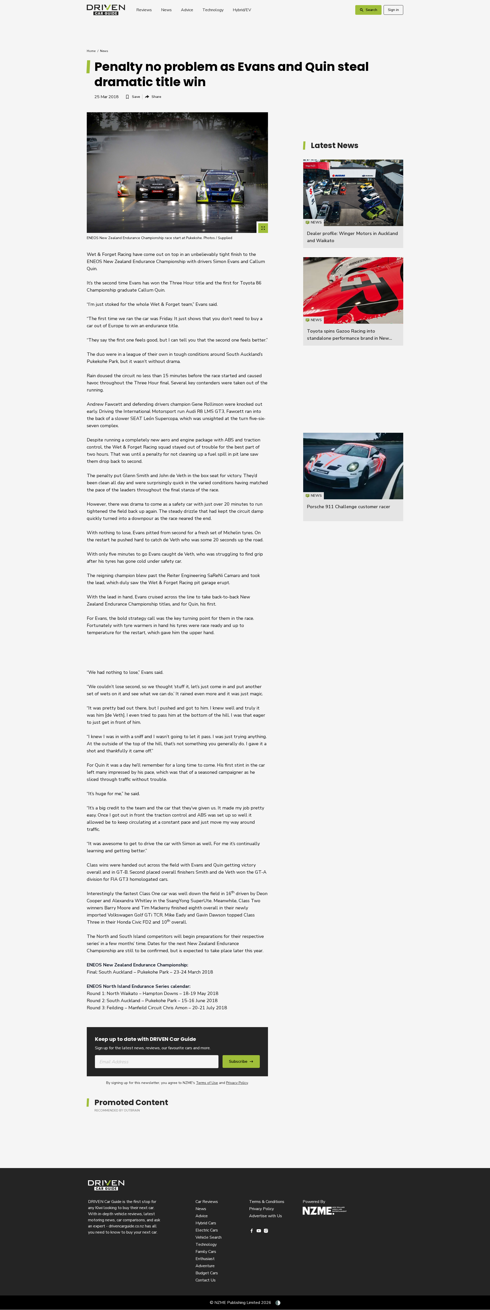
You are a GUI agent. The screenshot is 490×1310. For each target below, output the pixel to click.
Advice (187, 10)
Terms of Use (207, 1082)
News (166, 10)
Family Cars (205, 1251)
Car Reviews (206, 1201)
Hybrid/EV (242, 10)
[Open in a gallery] (263, 228)
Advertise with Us (265, 1216)
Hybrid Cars (205, 1223)
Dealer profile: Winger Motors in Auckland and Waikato (353, 204)
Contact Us (205, 1280)
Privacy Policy (237, 1082)
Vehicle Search (208, 1237)
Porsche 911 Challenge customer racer (348, 507)
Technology (213, 10)
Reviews (144, 10)
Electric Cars (206, 1230)
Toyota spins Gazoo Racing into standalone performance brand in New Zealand (348, 338)
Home (91, 51)
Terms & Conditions (266, 1201)
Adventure (205, 1266)
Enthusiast (205, 1259)
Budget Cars (206, 1273)
